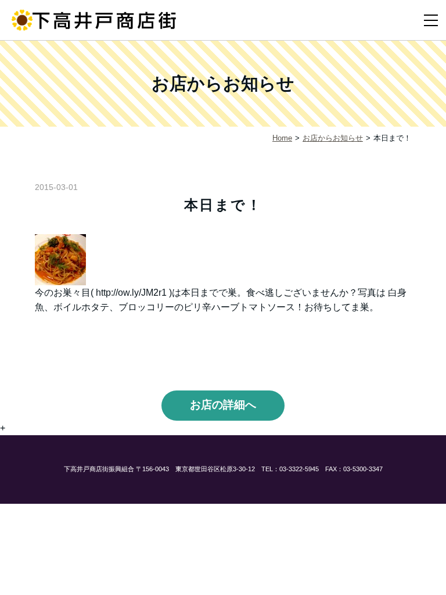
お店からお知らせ (333, 138)
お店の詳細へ (223, 405)
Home (282, 138)
